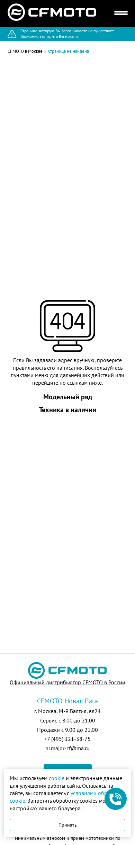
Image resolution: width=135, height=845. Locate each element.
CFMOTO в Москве (25, 51)
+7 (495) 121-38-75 (67, 738)
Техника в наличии (67, 409)
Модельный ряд (67, 396)
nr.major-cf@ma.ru (67, 748)
